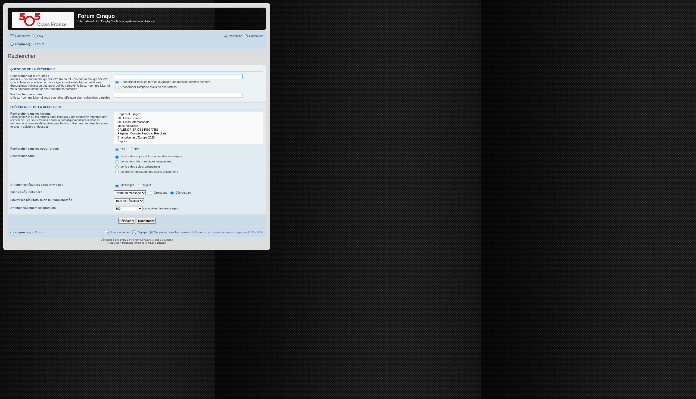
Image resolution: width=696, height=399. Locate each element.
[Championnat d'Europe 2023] (188, 138)
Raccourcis (22, 35)
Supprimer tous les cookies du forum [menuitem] (178, 232)
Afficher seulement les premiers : (34, 207)
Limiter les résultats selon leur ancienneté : (41, 200)
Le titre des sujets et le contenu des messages (151, 156)
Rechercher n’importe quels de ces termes (148, 87)
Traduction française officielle (126, 242)
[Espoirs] (188, 141)
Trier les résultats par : (26, 192)
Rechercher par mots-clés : (29, 75)
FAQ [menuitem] (40, 35)
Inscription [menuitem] (235, 35)
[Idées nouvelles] (188, 126)
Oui (122, 148)
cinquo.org (23, 232)
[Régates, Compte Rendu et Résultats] (188, 134)
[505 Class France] (188, 118)
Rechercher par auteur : (27, 94)
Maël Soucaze (157, 242)
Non (136, 148)
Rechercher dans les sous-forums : (35, 148)
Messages (127, 185)
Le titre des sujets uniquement (140, 166)
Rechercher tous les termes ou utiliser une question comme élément (165, 81)
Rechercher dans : (23, 156)
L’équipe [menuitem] (142, 232)
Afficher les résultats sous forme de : (36, 184)
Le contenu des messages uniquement (146, 161)
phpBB (124, 239)
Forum (39, 232)
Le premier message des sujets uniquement (149, 171)
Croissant (160, 192)
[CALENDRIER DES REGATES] (188, 130)
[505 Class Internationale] (188, 122)
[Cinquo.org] (43, 19)
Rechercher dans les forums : (31, 113)
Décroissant (183, 192)
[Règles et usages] (188, 114)
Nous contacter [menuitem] (120, 232)
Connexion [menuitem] (256, 35)
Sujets (146, 185)
